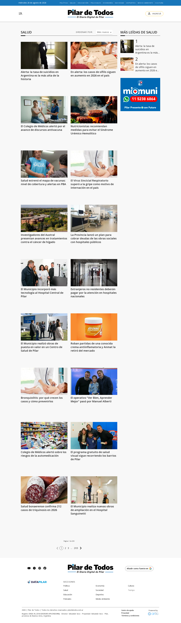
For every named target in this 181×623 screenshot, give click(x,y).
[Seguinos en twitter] (34, 568)
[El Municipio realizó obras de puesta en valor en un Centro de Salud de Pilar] (44, 327)
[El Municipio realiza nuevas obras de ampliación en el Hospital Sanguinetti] (94, 489)
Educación (83, 3)
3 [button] (68, 548)
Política (64, 3)
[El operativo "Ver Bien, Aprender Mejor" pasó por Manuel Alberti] (94, 381)
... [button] (71, 548)
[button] (57, 548)
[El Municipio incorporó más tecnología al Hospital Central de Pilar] (44, 272)
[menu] (20, 13)
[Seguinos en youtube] (29, 568)
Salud (73, 3)
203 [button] (76, 548)
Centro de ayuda (127, 610)
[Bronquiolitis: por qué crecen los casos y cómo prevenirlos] (44, 381)
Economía (108, 3)
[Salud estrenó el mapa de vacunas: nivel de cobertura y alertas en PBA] (44, 164)
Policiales (96, 3)
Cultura (159, 3)
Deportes (131, 3)
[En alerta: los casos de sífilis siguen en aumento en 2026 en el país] (94, 55)
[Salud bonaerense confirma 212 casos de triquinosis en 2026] (44, 489)
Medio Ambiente (145, 3)
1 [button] (61, 548)
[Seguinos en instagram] (39, 568)
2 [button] (65, 548)
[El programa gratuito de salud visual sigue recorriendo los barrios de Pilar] (94, 435)
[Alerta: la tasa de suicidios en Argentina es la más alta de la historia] (44, 55)
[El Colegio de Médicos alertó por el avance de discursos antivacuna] (44, 109)
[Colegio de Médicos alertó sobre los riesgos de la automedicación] (44, 435)
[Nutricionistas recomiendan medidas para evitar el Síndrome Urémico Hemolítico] (94, 109)
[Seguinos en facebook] (44, 568)
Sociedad (119, 3)
